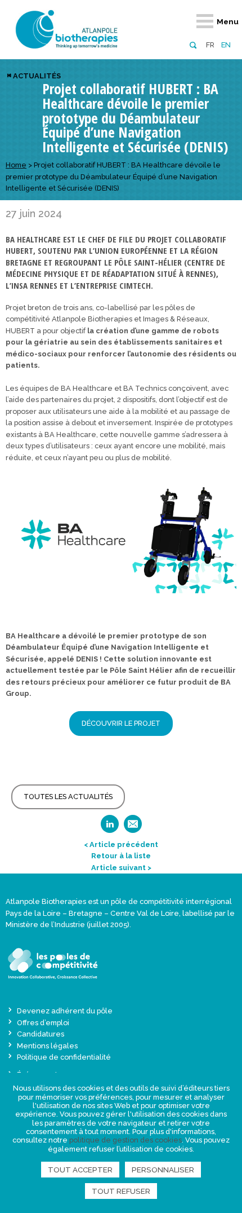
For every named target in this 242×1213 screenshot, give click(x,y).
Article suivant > (121, 867)
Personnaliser (163, 1169)
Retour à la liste (121, 856)
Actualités (37, 76)
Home (16, 165)
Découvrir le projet (121, 723)
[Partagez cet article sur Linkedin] (109, 827)
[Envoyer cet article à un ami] (133, 827)
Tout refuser (121, 1191)
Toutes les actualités (68, 796)
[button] (192, 44)
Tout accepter (80, 1169)
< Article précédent (121, 844)
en (226, 45)
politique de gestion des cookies (125, 1140)
